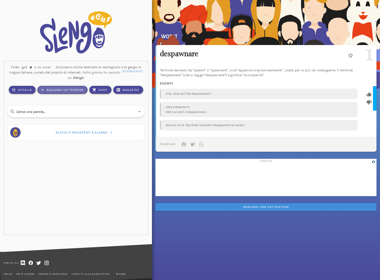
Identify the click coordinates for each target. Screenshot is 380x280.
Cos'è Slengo (25, 274)
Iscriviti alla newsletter (90, 274)
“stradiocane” (132, 72)
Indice (8, 274)
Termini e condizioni (53, 274)
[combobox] (76, 111)
